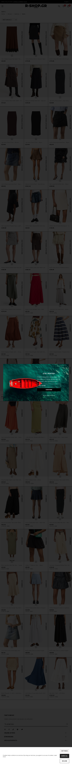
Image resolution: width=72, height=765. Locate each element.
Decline (64, 761)
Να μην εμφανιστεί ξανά (49, 395)
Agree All (64, 756)
